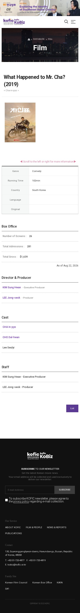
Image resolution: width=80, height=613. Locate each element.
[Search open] (66, 22)
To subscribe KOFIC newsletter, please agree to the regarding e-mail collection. (39, 500)
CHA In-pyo (9, 327)
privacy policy (21, 501)
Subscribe (64, 489)
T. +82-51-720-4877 (14, 560)
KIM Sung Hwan (12, 287)
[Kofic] (8, 22)
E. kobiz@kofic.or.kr (15, 564)
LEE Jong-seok (12, 297)
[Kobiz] (19, 22)
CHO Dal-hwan (11, 337)
